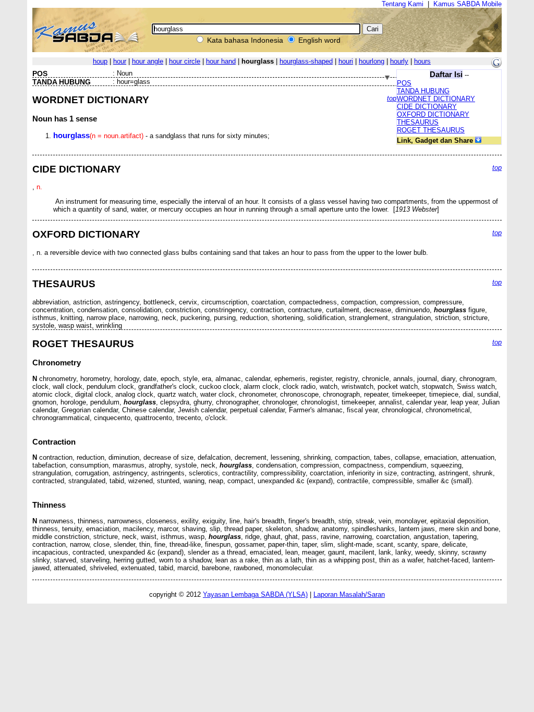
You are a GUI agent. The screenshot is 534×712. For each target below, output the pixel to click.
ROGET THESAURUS (431, 130)
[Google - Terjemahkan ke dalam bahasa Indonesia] (496, 65)
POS (404, 83)
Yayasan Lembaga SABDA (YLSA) (255, 594)
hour (119, 61)
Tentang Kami (402, 4)
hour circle (184, 61)
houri (345, 61)
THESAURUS (418, 122)
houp (100, 61)
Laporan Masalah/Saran (349, 594)
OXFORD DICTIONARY (433, 114)
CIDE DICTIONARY (427, 107)
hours (422, 61)
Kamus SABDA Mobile (467, 4)
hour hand (221, 61)
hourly (399, 61)
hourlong (371, 61)
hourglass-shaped (306, 61)
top (391, 98)
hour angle (147, 61)
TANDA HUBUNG (423, 91)
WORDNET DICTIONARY (436, 99)
